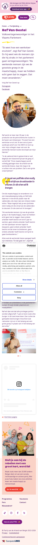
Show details (27, 280)
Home (4, 26)
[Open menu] (33, 17)
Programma (7, 499)
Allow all (19, 286)
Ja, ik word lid (12, 489)
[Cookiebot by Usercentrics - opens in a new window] (27, 246)
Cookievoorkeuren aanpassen (13, 537)
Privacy (4, 533)
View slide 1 (18, 356)
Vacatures (24, 499)
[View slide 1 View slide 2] (19, 341)
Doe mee (23, 17)
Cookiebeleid (14, 533)
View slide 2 (19, 355)
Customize (18, 292)
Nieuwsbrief (7, 506)
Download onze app (19, 9)
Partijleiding (14, 26)
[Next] (33, 341)
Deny (19, 298)
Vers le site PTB (10, 522)
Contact (23, 502)
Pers (4, 502)
